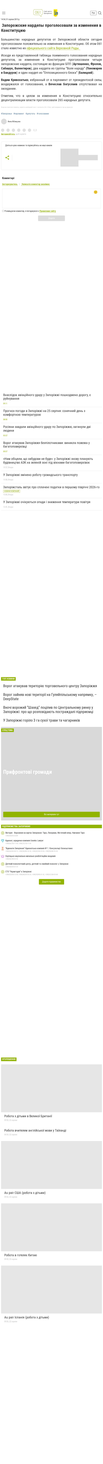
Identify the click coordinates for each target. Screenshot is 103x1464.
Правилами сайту (48, 211)
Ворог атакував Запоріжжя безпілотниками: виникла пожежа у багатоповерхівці (46, 444)
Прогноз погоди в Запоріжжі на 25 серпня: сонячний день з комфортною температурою (44, 413)
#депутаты (30, 114)
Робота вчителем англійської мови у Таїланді (35, 1130)
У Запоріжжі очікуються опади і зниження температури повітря (46, 502)
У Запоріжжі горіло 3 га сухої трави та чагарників (41, 720)
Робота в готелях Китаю (20, 1255)
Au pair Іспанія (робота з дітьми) (26, 1317)
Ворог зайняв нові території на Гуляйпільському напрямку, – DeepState (50, 696)
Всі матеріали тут (51, 814)
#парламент (19, 114)
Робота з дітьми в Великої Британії (28, 1116)
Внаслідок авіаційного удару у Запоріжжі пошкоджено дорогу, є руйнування (47, 397)
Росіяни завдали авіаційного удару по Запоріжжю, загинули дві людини (47, 428)
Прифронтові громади (27, 772)
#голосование (43, 114)
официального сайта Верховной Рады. (53, 48)
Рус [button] (93, 13)
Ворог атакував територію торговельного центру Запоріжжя (50, 686)
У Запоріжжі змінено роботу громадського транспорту (40, 475)
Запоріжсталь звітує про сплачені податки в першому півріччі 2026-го (51, 487)
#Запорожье (6, 114)
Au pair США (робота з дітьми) (25, 1193)
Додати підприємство (51, 881)
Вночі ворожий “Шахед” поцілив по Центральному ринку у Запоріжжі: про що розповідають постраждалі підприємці (48, 709)
